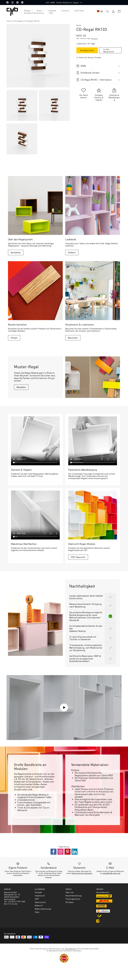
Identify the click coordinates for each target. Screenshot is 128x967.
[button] (27, 10)
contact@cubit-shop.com (111, 873)
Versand (94, 38)
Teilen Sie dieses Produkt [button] (90, 57)
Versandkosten (70, 948)
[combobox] (100, 11)
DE (102, 11)
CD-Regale (18, 21)
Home (9, 21)
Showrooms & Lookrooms (82, 873)
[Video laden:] (64, 707)
